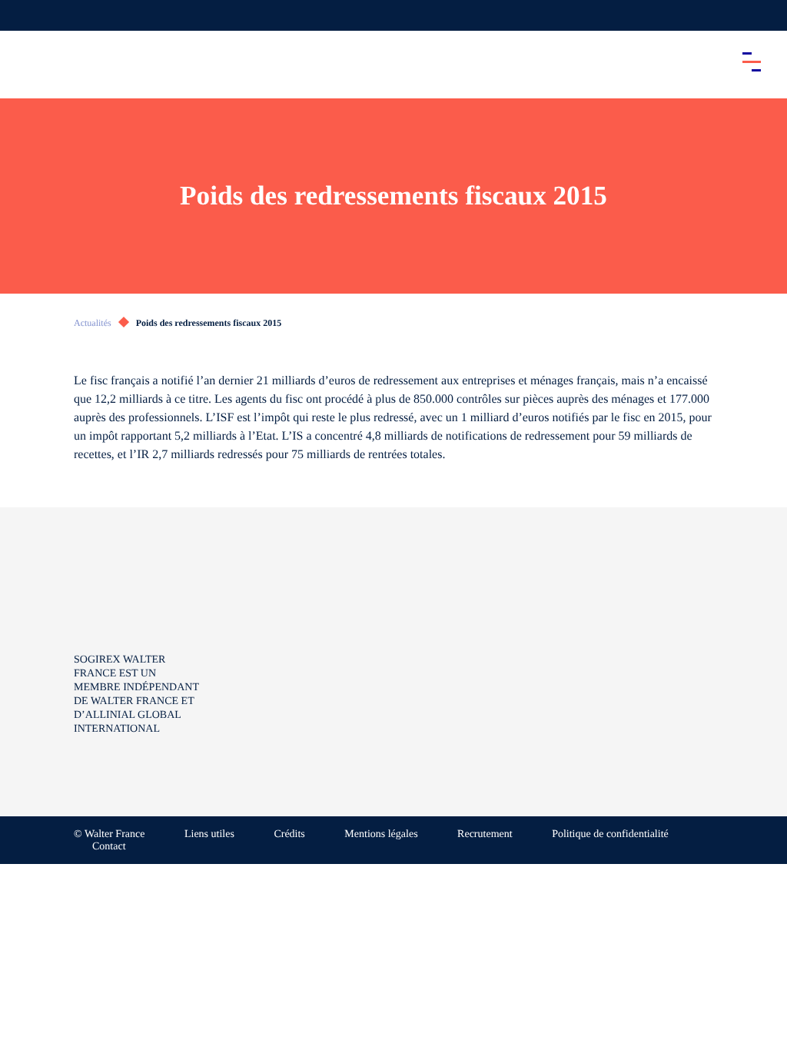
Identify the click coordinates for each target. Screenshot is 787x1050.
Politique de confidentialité (610, 834)
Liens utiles (209, 834)
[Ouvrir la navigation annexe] (24, 15)
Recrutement (485, 834)
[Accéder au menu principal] (752, 61)
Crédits (289, 834)
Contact (109, 846)
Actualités (92, 322)
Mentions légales (380, 834)
